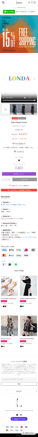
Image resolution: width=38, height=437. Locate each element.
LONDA (19, 2)
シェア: (3, 261)
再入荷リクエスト (19, 174)
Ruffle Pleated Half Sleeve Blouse (28, 298)
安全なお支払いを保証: (7, 246)
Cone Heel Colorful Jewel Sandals (9, 298)
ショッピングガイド (27, 237)
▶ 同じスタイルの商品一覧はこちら (13, 205)
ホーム (14, 7)
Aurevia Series (6, 339)
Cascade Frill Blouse (27, 339)
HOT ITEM (19, 270)
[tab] (5, 197)
